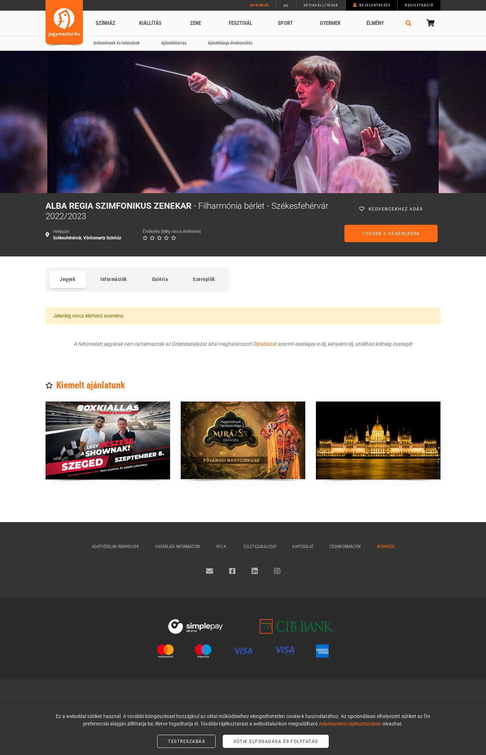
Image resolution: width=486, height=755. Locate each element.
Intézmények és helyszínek (117, 43)
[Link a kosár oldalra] (430, 23)
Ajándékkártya (173, 43)
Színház (105, 23)
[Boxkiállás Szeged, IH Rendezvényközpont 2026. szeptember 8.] (108, 440)
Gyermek (330, 23)
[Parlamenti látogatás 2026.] (378, 440)
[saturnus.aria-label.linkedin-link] (255, 571)
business (259, 5)
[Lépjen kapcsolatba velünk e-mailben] (209, 571)
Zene (195, 23)
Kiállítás (150, 23)
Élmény (375, 23)
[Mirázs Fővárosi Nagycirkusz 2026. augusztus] (243, 440)
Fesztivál (240, 23)
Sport (285, 23)
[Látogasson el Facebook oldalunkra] (232, 571)
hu (286, 5)
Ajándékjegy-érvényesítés (230, 43)
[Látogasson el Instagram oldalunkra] (277, 571)
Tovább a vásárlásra (391, 233)
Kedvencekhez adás (396, 209)
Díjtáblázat (265, 344)
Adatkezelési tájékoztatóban (350, 724)
